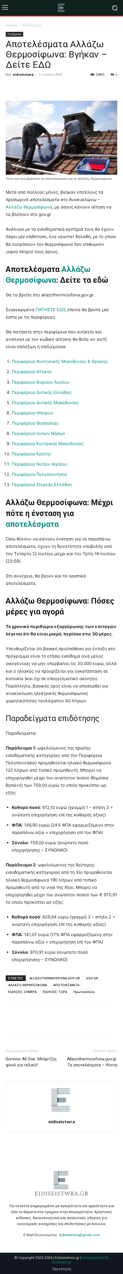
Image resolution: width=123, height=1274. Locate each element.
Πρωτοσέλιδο (84, 992)
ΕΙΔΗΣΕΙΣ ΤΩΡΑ (55, 992)
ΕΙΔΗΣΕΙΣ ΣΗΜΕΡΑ (22, 992)
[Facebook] (11, 87)
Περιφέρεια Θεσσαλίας (35, 423)
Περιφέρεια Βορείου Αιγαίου (41, 382)
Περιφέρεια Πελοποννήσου (40, 474)
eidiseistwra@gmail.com (79, 1235)
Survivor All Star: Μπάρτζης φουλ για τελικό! (31, 1061)
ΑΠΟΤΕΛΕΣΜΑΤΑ (66, 985)
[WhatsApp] (51, 87)
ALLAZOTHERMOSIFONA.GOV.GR (54, 978)
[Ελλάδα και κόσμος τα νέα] (61, 8)
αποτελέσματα (32, 524)
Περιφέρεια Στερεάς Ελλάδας (42, 484)
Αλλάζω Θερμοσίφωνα (29, 207)
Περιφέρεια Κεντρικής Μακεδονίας (48, 443)
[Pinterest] (37, 87)
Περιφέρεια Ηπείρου (32, 413)
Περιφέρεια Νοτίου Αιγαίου (39, 464)
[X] (24, 87)
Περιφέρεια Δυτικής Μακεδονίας (45, 402)
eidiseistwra (23, 74)
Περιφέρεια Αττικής (32, 371)
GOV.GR (92, 978)
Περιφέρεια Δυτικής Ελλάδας (42, 392)
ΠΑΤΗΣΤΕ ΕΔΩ (50, 309)
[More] (64, 87)
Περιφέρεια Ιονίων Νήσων (38, 433)
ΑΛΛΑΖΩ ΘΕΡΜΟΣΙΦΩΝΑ (27, 985)
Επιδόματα (32, 25)
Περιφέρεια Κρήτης (31, 454)
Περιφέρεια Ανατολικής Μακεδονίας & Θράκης (60, 361)
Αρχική (11, 25)
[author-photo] (61, 1113)
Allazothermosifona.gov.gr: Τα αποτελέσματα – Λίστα (92, 1061)
